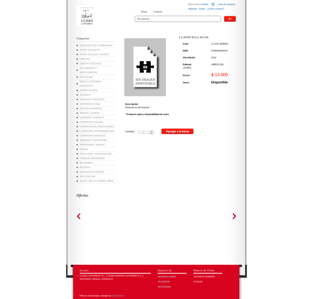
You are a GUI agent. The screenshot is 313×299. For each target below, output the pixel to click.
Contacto (157, 11)
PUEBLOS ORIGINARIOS (92, 158)
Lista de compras (226, 4)
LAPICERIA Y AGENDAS (92, 117)
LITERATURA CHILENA (91, 122)
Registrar (192, 9)
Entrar (202, 9)
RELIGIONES (86, 163)
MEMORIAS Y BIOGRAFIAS (93, 140)
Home (144, 11)
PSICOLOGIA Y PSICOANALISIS (96, 154)
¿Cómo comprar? (215, 9)
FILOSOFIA (85, 95)
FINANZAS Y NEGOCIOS (92, 99)
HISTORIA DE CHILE (90, 104)
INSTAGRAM (164, 287)
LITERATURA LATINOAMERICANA (97, 131)
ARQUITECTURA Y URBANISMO (96, 45)
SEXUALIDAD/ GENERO (92, 172)
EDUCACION (86, 77)
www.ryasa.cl (118, 295)
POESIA (84, 149)
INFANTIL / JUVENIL (90, 113)
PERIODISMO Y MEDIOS (92, 145)
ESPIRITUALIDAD (89, 90)
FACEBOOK (164, 282)
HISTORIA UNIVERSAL (91, 108)
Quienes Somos (167, 276)
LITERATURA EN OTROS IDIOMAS (97, 126)
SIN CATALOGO (87, 176)
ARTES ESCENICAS (90, 50)
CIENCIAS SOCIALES (90, 63)
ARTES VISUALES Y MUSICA (94, 54)
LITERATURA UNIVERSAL (93, 135)
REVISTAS (85, 167)
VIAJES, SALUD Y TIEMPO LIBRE (96, 181)
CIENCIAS (85, 59)
